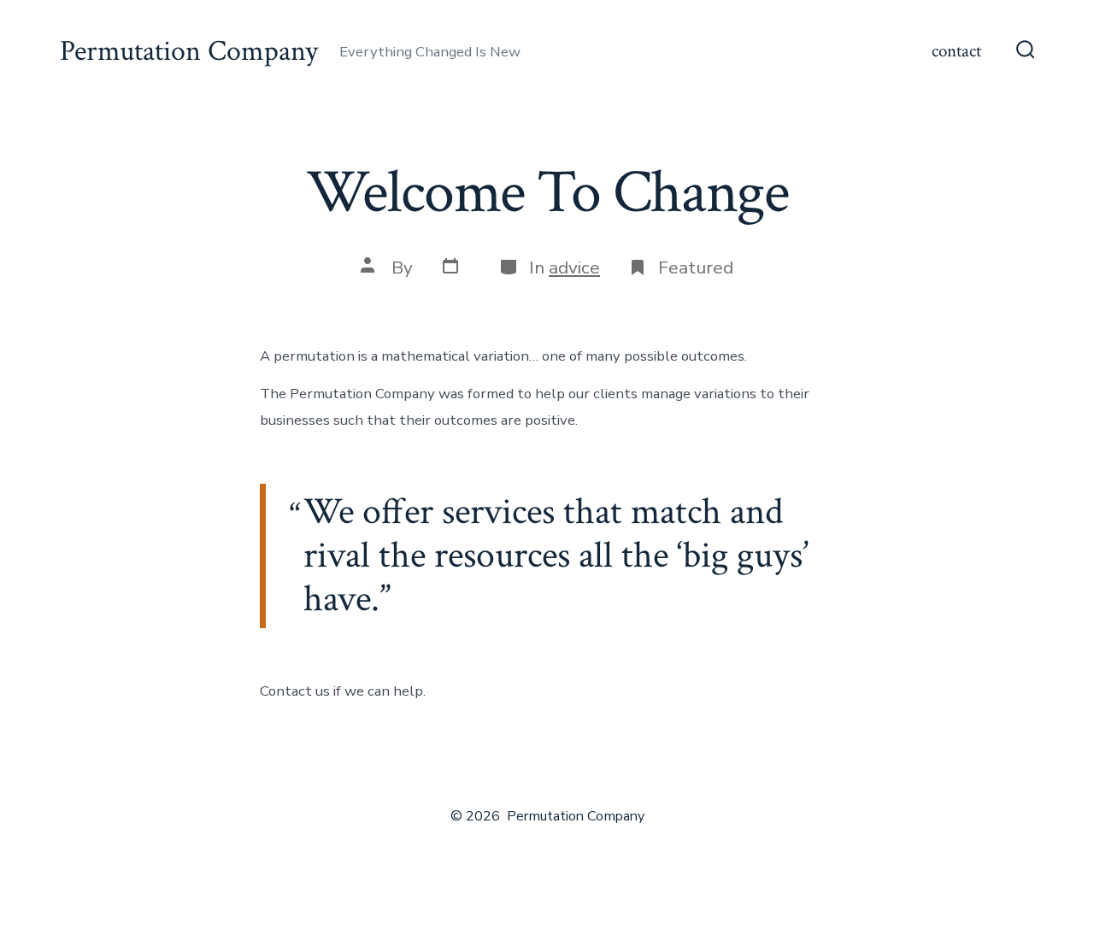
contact (956, 50)
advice (574, 267)
